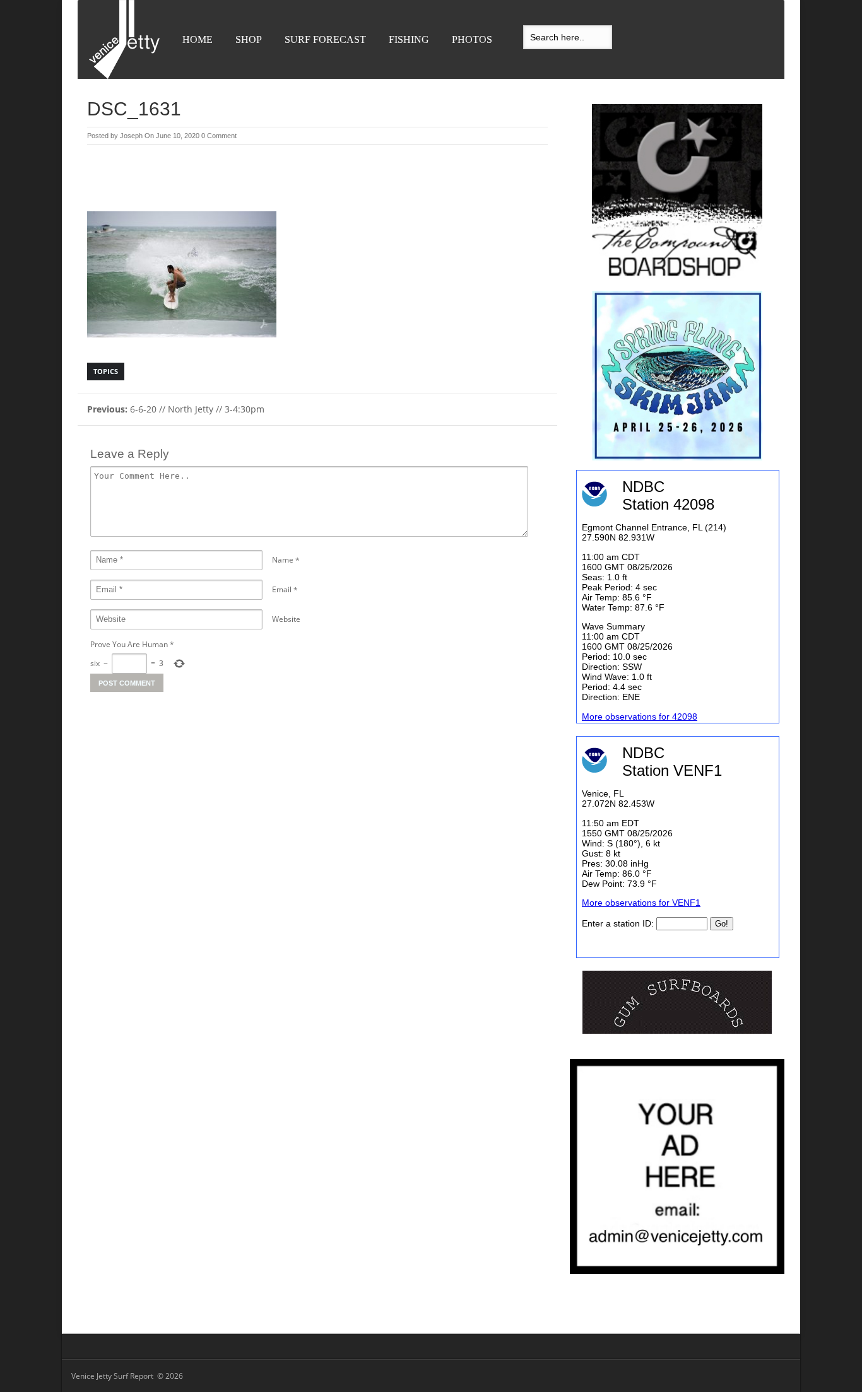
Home (197, 39)
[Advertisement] (317, 179)
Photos (472, 39)
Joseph (131, 135)
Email (282, 589)
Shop (248, 39)
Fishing (409, 39)
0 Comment (219, 135)
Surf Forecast (325, 39)
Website (286, 619)
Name (282, 559)
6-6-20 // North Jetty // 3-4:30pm (175, 409)
